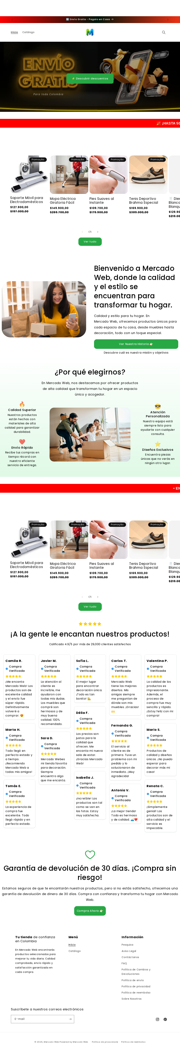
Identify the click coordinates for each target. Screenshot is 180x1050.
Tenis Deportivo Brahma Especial (143, 201)
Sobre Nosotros (132, 999)
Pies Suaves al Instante (101, 201)
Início (72, 944)
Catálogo (75, 951)
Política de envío (133, 980)
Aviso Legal (129, 951)
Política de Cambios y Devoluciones (136, 972)
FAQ (124, 963)
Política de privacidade (105, 1041)
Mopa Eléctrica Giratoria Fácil (63, 201)
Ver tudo (90, 241)
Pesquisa (127, 944)
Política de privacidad (136, 986)
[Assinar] (70, 1019)
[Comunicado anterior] (12, 19)
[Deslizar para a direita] (98, 232)
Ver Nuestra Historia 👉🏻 (136, 344)
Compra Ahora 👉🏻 (90, 911)
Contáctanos (130, 957)
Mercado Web (51, 1041)
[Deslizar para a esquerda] (82, 232)
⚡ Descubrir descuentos (90, 78)
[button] (164, 32)
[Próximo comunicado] (168, 19)
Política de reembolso (136, 992)
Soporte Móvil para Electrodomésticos (26, 200)
